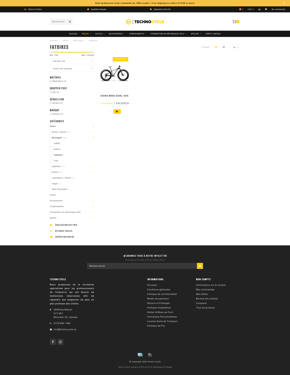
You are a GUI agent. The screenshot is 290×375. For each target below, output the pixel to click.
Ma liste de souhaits (207, 298)
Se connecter (278, 9)
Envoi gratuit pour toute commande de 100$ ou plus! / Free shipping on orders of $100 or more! (145, 3)
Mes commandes (205, 289)
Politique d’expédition (159, 307)
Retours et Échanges (158, 303)
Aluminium (59, 81)
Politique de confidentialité (162, 294)
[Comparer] (259, 9)
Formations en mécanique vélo (167, 34)
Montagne (59, 138)
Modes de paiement (158, 298)
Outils (98, 34)
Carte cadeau (213, 34)
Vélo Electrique (61, 189)
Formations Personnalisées (162, 317)
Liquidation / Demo (63, 178)
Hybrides (58, 166)
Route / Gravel (61, 132)
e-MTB (57, 143)
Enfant (57, 172)
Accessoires (115, 34)
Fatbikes (58, 155)
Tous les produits (205, 307)
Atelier (195, 34)
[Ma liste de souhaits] (266, 9)
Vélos (85, 34)
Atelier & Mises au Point (160, 312)
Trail (56, 161)
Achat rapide (115, 95)
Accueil (73, 34)
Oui (56, 92)
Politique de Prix (156, 326)
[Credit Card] (140, 355)
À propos (152, 285)
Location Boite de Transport (162, 321)
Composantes (136, 34)
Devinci (58, 114)
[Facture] (150, 355)
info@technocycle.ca (65, 329)
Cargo (56, 183)
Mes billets (202, 294)
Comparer (201, 303)
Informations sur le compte (211, 285)
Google (169, 367)
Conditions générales (158, 289)
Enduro (57, 149)
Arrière (58, 103)
